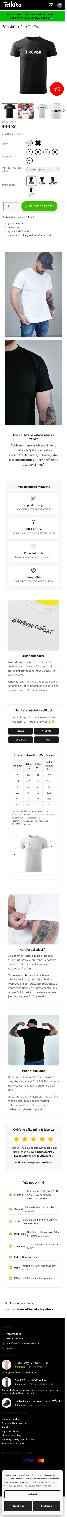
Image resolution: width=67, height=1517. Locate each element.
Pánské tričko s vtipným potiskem (35, 1309)
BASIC (20, 731)
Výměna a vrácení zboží (13, 1443)
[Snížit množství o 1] (15, 208)
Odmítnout (18, 1506)
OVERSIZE (21, 739)
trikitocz (11, 1348)
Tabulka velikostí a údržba (14, 1423)
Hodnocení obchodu (11, 1419)
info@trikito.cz (14, 1334)
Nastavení (32, 1494)
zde (49, 1486)
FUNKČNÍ (46, 731)
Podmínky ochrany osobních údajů (18, 1439)
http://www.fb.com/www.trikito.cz (23, 1343)
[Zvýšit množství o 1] (15, 204)
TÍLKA (46, 739)
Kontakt (5, 1427)
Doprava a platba (10, 1431)
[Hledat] (42, 5)
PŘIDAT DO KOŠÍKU (41, 206)
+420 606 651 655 (15, 1338)
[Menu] (59, 5)
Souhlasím (46, 1506)
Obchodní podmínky (11, 1435)
